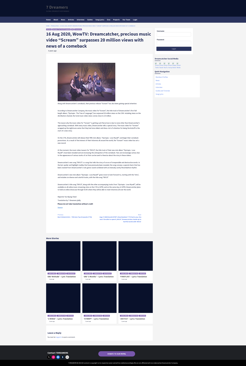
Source (60, 207)
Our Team (126, 20)
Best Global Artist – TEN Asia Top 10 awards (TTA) (75, 216)
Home (48, 20)
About (56, 20)
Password (160, 39)
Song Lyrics (100, 20)
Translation (78, 29)
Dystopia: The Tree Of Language (61, 29)
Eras (108, 20)
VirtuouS (142, 273)
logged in (59, 337)
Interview (80, 20)
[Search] (198, 19)
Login (135, 20)
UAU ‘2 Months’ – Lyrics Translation (99, 276)
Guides (90, 20)
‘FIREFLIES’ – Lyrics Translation (133, 276)
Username (160, 31)
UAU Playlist (71, 273)
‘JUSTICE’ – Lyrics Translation (132, 319)
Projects (116, 20)
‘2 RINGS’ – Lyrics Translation (60, 319)
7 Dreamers (57, 7)
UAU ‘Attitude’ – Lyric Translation (62, 276)
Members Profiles (162, 77)
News (63, 20)
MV (72, 29)
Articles (71, 20)
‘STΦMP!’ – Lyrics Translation (96, 319)
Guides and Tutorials (163, 91)
